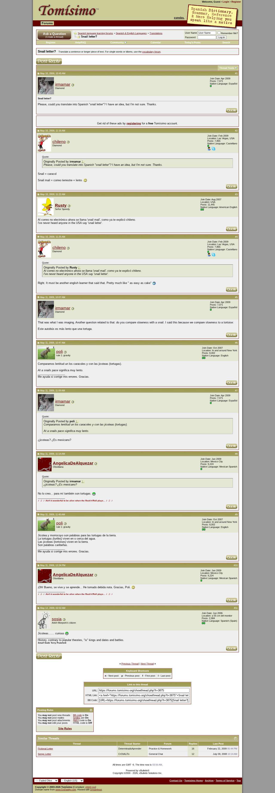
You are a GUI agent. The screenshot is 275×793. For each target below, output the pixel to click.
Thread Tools (226, 68)
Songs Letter (44, 754)
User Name (191, 33)
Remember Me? (229, 33)
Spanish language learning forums (95, 33)
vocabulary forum (151, 51)
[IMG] (76, 720)
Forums (47, 23)
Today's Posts (192, 42)
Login (226, 1)
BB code (77, 715)
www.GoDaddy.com (65, 789)
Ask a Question (54, 34)
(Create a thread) (54, 37)
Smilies (76, 717)
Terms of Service (225, 780)
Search (226, 42)
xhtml (88, 787)
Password (190, 37)
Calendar (156, 42)
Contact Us (176, 780)
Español (179, 18)
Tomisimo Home (193, 780)
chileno (59, 141)
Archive (209, 780)
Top (239, 780)
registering (134, 123)
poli (59, 351)
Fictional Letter (45, 748)
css (93, 787)
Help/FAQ (80, 42)
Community (117, 42)
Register (236, 1)
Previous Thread (130, 663)
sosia (57, 619)
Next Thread (147, 663)
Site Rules (65, 728)
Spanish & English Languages (131, 33)
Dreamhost (96, 789)
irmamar (62, 84)
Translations (156, 33)
